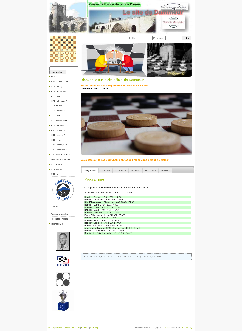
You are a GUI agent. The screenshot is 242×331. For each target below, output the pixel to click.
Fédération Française (60, 219)
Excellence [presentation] (120, 170)
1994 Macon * (57, 169)
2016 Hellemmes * (59, 101)
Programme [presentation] (90, 170)
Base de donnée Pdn (60, 81)
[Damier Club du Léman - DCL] (63, 201)
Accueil (54, 77)
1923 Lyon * (56, 174)
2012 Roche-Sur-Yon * (60, 120)
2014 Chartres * (58, 111)
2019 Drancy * (57, 86)
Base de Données (62, 328)
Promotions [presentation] (150, 170)
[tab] (90, 170)
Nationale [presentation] (105, 170)
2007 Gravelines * (58, 130)
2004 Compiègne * (59, 145)
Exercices (76, 328)
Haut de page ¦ (188, 328)
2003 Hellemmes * (59, 150)
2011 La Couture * (58, 125)
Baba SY (85, 328)
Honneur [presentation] (135, 170)
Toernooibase (57, 224)
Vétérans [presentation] (165, 170)
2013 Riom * (56, 115)
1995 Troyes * (57, 164)
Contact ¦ (94, 328)
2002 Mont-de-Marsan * (61, 154)
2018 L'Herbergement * (61, 91)
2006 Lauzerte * (58, 135)
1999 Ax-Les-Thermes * (61, 159)
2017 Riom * (56, 96)
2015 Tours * (56, 106)
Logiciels (54, 206)
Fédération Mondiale (59, 214)
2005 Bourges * (57, 140)
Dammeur (166, 328)
